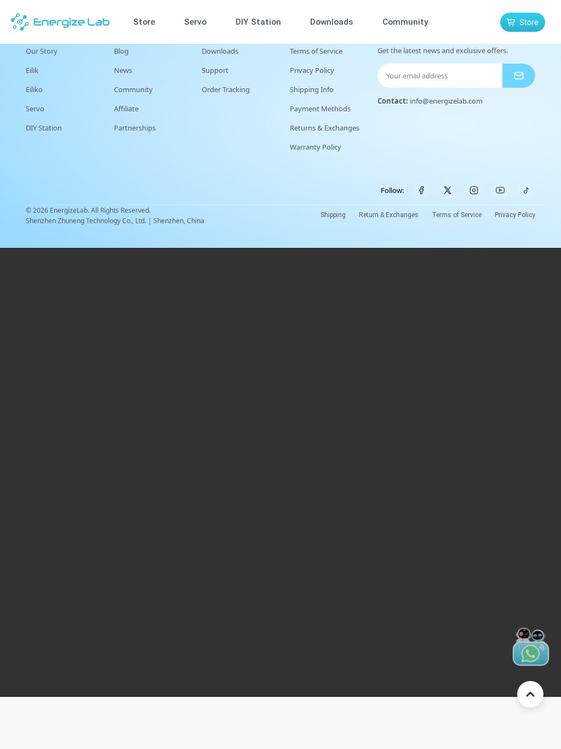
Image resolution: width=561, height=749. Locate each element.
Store (144, 22)
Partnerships (135, 128)
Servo (195, 22)
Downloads (331, 22)
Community (405, 22)
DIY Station (258, 22)
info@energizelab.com (446, 101)
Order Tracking (226, 89)
